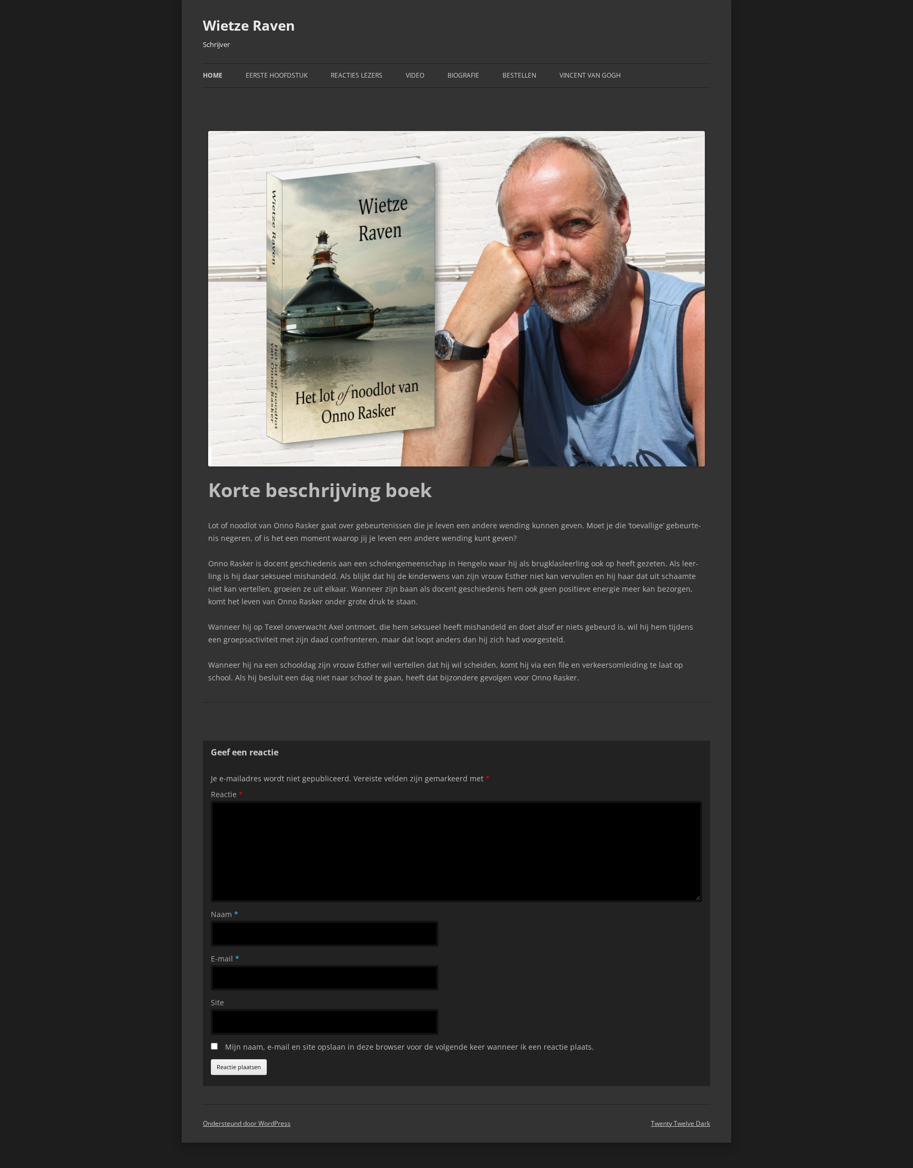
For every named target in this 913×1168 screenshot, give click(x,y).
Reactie (227, 794)
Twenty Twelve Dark (680, 1123)
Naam (224, 914)
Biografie (463, 75)
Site (217, 1002)
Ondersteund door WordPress (247, 1123)
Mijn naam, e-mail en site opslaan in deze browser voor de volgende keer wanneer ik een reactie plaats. (409, 1047)
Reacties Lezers (357, 75)
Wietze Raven (249, 25)
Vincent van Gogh (590, 75)
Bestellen (519, 75)
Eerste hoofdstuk (277, 75)
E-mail (225, 959)
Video (415, 75)
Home (212, 75)
